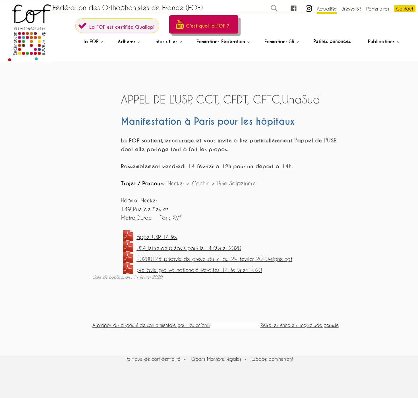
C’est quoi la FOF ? (207, 26)
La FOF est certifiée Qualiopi (121, 27)
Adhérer (126, 42)
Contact (404, 8)
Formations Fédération (220, 42)
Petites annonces (332, 41)
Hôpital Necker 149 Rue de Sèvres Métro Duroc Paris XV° (151, 209)
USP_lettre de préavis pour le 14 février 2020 (188, 248)
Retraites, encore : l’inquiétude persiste (299, 325)
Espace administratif (272, 359)
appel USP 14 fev (156, 237)
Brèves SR (351, 8)
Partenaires (377, 8)
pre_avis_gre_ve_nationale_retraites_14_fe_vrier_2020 (199, 270)
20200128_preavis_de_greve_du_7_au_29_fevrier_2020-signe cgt (214, 259)
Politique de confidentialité (152, 359)
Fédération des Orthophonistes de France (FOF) (128, 8)
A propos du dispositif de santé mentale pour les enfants (151, 325)
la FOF (91, 42)
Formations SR (279, 42)
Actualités (327, 8)
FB (288, 8)
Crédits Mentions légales (216, 359)
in (303, 8)
